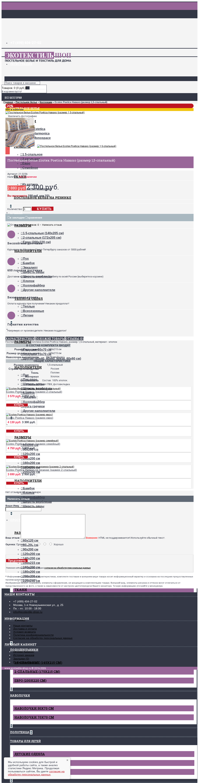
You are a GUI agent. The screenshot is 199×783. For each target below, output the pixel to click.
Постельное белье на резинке (42, 198)
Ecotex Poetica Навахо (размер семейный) (33, 443)
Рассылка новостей (25, 662)
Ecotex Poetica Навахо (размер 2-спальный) (34, 391)
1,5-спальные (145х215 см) (38, 663)
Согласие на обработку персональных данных (42, 638)
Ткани (20, 589)
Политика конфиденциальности (33, 634)
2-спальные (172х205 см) (42, 237)
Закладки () (21, 658)
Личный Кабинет (23, 651)
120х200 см (31, 454)
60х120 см (30, 540)
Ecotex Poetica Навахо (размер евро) (29, 417)
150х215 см (31, 563)
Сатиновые (32, 597)
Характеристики (20, 338)
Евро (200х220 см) (30, 680)
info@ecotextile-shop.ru (27, 611)
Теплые (29, 306)
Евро (26, 163)
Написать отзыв (52, 224)
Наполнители (28, 481)
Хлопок (28, 281)
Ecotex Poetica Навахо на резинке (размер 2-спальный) (41, 469)
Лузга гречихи (34, 406)
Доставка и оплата (25, 628)
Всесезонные (33, 311)
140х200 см (31, 458)
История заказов (23, 655)
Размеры (22, 437)
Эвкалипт (30, 267)
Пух (26, 258)
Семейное (30, 168)
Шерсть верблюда (37, 501)
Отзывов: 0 (32, 224)
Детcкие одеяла (29, 754)
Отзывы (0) (74, 338)
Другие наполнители (39, 290)
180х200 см (31, 571)
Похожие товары (50, 338)
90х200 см (30, 549)
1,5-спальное (32, 154)
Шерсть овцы (33, 506)
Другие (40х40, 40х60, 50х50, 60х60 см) (52, 358)
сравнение (35, 217)
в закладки (17, 217)
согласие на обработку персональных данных (36, 773)
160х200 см (31, 463)
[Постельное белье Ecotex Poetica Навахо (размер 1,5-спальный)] (45, 112)
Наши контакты (22, 625)
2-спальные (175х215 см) (37, 671)
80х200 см (30, 545)
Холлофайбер (34, 285)
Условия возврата (24, 631)
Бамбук (29, 263)
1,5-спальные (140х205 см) (43, 233)
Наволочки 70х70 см (34, 717)
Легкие (28, 315)
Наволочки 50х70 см (34, 708)
